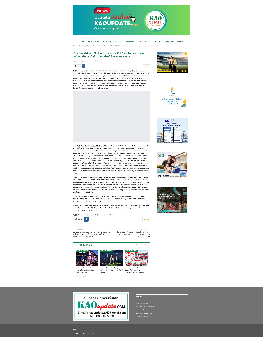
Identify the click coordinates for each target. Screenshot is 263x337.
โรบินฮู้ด (112, 215)
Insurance (130, 41)
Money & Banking (116, 41)
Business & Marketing (96, 41)
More (179, 41)
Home (83, 41)
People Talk (169, 41)
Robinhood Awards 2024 (92, 215)
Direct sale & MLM (144, 41)
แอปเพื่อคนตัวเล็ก (104, 215)
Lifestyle (157, 41)
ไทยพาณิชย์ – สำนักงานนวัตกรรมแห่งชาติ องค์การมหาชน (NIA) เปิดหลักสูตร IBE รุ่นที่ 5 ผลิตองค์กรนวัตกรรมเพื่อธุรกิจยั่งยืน (133, 234)
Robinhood (81, 215)
